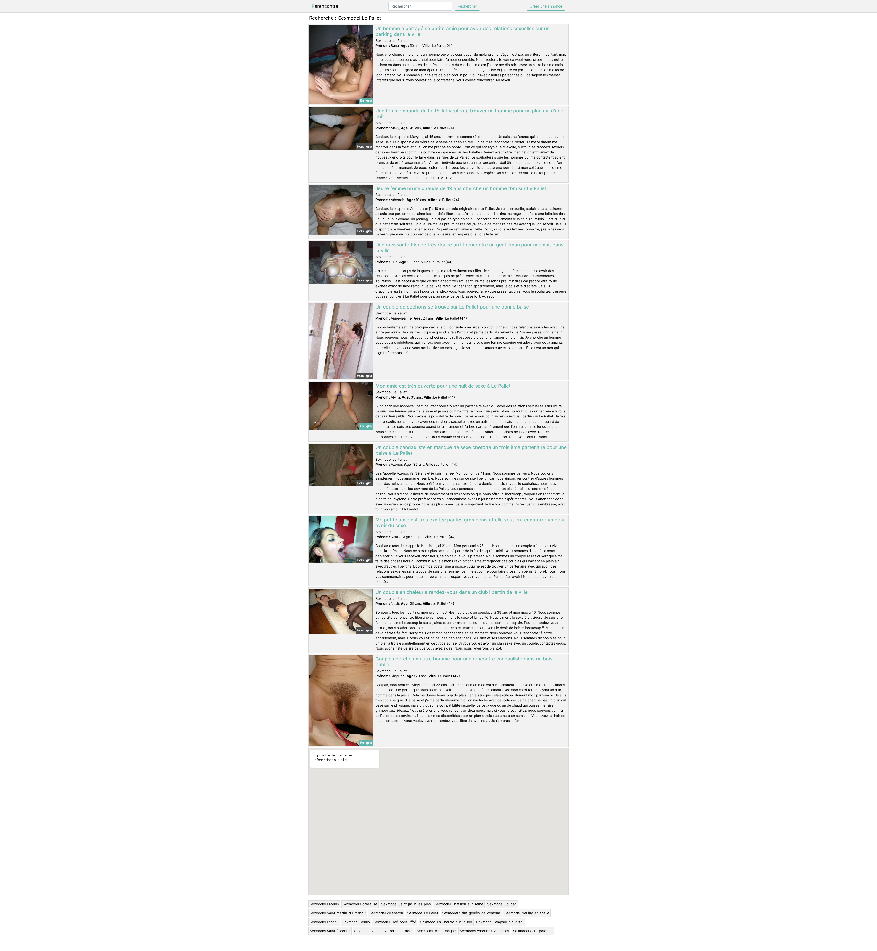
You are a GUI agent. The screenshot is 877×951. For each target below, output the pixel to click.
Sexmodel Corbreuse (360, 904)
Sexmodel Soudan (502, 904)
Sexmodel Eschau (324, 922)
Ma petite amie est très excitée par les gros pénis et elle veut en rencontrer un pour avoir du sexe (470, 522)
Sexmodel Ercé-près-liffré (395, 922)
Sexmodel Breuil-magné (436, 931)
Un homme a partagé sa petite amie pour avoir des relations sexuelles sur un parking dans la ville (462, 31)
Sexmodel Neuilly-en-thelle (527, 913)
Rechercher (467, 6)
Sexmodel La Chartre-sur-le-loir (446, 922)
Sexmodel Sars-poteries (532, 931)
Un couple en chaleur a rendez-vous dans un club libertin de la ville (451, 592)
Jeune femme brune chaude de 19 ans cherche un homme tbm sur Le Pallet (460, 188)
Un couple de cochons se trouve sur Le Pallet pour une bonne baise (452, 307)
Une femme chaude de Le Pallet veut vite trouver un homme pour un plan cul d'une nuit (469, 113)
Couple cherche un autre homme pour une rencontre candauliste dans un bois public (463, 661)
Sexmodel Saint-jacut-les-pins (406, 904)
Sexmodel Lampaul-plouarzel (499, 922)
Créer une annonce (546, 6)
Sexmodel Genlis (356, 922)
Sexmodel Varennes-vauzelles (484, 931)
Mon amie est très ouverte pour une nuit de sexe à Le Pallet (443, 386)
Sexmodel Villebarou (386, 913)
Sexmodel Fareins (324, 904)
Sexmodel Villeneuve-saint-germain (383, 931)
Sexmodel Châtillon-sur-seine (459, 904)
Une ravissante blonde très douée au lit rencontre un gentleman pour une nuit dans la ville (469, 247)
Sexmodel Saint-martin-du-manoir (338, 913)
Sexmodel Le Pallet (422, 913)
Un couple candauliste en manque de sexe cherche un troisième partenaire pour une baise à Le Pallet (471, 450)
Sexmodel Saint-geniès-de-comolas (471, 913)
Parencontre (325, 6)
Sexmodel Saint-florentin (330, 931)
